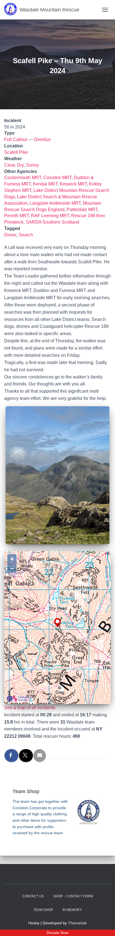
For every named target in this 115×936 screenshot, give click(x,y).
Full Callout (15, 139)
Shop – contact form (73, 896)
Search (26, 234)
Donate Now (57, 932)
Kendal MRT (45, 184)
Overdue (42, 139)
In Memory (72, 910)
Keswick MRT (73, 184)
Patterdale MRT (82, 209)
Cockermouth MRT (22, 177)
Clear (9, 165)
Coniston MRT (57, 177)
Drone (10, 234)
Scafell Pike (16, 152)
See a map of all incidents (29, 707)
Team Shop (43, 910)
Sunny (32, 165)
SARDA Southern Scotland (52, 222)
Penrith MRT (16, 215)
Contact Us (33, 896)
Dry (20, 165)
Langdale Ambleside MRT (55, 203)
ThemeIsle (77, 923)
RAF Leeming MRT (50, 215)
